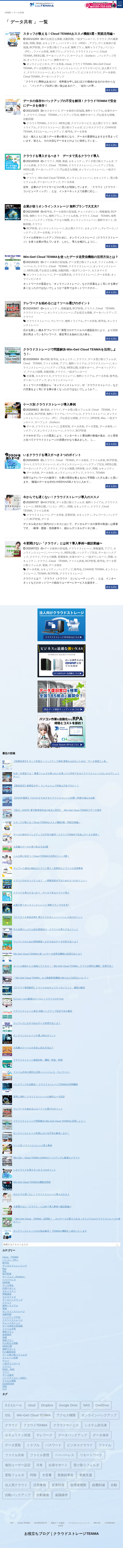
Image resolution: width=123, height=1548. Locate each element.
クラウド (102, 39)
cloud (68, 64)
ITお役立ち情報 (53, 39)
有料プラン (56, 51)
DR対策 (95, 418)
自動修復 (42, 1495)
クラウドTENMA (82, 64)
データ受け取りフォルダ (55, 47)
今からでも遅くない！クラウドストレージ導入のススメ (61, 497)
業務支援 (85, 1475)
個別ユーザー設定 (18, 1465)
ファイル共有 (41, 51)
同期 (32, 43)
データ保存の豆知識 (72, 110)
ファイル (104, 1445)
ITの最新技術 (9, 1352)
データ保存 (109, 72)
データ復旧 (8, 1375)
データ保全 (82, 460)
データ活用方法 (43, 68)
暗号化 (69, 131)
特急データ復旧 (57, 1523)
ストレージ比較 (10, 1357)
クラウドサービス (90, 68)
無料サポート (61, 60)
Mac (103, 418)
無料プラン (77, 47)
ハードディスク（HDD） (73, 43)
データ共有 (57, 64)
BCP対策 (35, 47)
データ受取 (92, 426)
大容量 (30, 376)
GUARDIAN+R (40, 1523)
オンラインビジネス (38, 64)
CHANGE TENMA (93, 569)
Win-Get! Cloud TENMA (51, 178)
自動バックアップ (18, 1495)
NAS (86, 1405)
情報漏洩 (104, 211)
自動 (114, 1485)
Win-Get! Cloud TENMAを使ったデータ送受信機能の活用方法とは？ (70, 257)
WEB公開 (39, 55)
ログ (88, 468)
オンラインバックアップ (65, 72)
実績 (38, 43)
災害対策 (65, 426)
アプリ (93, 43)
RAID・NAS (8, 1369)
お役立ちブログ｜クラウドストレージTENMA (61, 1534)
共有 (39, 1465)
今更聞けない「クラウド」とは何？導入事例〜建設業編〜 (62, 543)
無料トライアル (94, 47)
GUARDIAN (8, 1383)
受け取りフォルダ (72, 127)
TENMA (100, 472)
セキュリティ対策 (18, 1435)
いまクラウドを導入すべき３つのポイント (52, 455)
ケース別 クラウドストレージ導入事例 (49, 404)
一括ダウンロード (85, 39)
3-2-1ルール (40, 131)
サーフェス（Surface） (83, 55)
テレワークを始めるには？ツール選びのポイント (56, 303)
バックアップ (56, 131)
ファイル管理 (39, 1455)
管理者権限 (78, 1485)
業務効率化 (65, 1475)
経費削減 (98, 1485)
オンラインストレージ (40, 60)
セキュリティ (50, 43)
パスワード (53, 1445)
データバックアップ (57, 55)
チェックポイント (88, 211)
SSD (4, 1386)
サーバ (27, 464)
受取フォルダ (14, 1475)
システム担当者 (96, 1425)
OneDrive (102, 1405)
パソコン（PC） (49, 418)
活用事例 (39, 1485)
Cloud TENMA (31, 76)
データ (30, 426)
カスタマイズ (52, 110)
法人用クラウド (102, 123)
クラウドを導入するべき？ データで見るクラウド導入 (61, 156)
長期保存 (63, 556)
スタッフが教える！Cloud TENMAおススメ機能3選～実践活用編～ (69, 33)
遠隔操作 (61, 1495)
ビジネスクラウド (91, 72)
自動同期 (68, 39)
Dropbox (47, 1405)
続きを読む (111, 90)
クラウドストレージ (87, 51)
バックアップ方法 (68, 114)
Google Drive (68, 1405)
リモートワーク (91, 1455)
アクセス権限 (66, 1415)
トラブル (33, 1445)
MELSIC (97, 1523)
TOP (12, 1523)
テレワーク (107, 228)
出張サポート (86, 367)
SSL (4, 1271)
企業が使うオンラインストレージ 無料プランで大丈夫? (61, 206)
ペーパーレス (73, 414)
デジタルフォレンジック (14, 1265)
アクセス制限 (61, 220)
